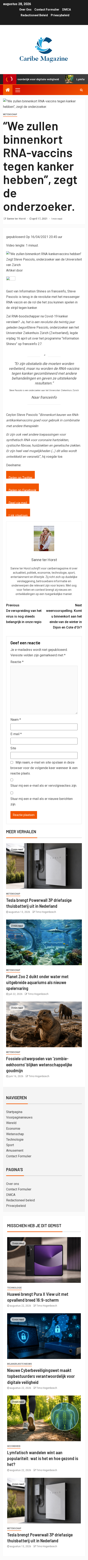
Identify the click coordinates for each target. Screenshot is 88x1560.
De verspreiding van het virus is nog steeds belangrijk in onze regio (24, 613)
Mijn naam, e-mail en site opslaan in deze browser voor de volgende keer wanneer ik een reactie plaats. (44, 768)
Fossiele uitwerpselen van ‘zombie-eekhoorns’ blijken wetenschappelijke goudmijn (39, 1064)
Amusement (14, 1150)
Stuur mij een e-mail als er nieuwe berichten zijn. (41, 801)
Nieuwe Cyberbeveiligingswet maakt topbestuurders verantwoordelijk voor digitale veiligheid (41, 1376)
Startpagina (14, 1112)
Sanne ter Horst (16, 218)
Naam (15, 720)
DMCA (66, 9)
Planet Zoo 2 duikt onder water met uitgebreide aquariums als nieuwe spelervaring (37, 982)
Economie (13, 1129)
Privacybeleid (60, 15)
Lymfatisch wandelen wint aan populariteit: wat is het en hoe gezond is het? (42, 1458)
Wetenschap (10, 114)
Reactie (17, 662)
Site (13, 748)
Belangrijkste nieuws (19, 1364)
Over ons (25, 9)
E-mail (16, 734)
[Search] (81, 90)
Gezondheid (13, 1446)
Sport (10, 1145)
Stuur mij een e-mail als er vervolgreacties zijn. (43, 786)
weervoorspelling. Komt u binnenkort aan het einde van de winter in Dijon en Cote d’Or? (64, 616)
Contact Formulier (46, 9)
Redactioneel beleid (34, 15)
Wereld (11, 1123)
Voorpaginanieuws (19, 1117)
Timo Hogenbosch (45, 912)
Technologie (15, 1139)
